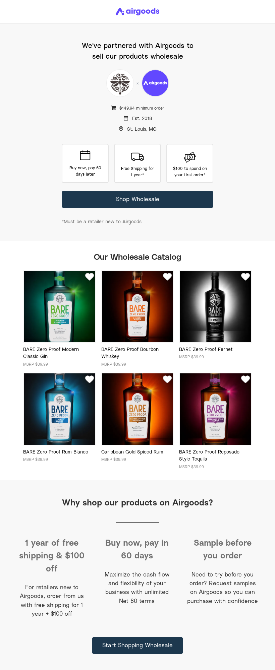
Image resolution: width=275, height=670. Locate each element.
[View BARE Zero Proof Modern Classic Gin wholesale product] (59, 306)
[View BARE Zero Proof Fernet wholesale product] (215, 306)
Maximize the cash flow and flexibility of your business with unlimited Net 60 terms (137, 587)
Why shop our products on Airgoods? (137, 502)
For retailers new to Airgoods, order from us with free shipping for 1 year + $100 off (52, 600)
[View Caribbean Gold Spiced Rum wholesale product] (137, 409)
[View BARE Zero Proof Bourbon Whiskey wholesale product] (137, 306)
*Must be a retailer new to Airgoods (102, 221)
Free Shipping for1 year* (137, 171)
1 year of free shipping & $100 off (52, 555)
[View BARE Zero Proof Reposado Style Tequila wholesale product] (215, 409)
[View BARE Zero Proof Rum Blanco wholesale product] (59, 409)
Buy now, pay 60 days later (85, 171)
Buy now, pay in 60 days (137, 548)
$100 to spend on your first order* (190, 171)
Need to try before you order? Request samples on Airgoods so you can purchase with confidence (222, 587)
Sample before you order (223, 548)
